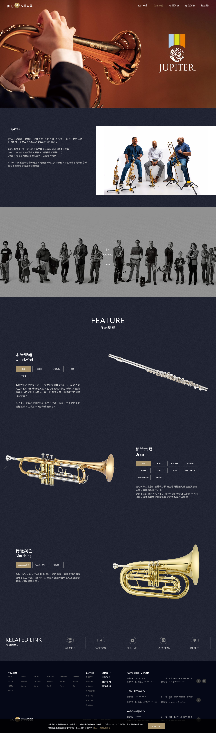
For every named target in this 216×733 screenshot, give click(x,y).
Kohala (24, 681)
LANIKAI (38, 681)
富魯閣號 (174, 463)
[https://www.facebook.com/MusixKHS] (198, 681)
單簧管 (39, 369)
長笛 (24, 369)
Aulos (23, 677)
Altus (10, 677)
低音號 (159, 477)
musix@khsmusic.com (173, 682)
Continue (156, 726)
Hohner (76, 677)
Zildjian (11, 690)
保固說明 (106, 686)
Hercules (63, 677)
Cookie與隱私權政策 (102, 728)
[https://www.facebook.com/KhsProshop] (198, 700)
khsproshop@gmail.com (173, 702)
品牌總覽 (158, 5)
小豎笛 (23, 376)
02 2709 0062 (136, 697)
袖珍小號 (190, 463)
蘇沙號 (56, 565)
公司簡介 (106, 673)
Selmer (24, 686)
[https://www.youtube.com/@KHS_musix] (204, 681)
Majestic (50, 681)
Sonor (36, 686)
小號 (143, 463)
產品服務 (190, 5)
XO (74, 686)
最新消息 (174, 5)
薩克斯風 (56, 369)
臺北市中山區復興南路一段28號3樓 (177, 697)
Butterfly (50, 677)
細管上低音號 (190, 470)
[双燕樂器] (20, 5)
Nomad (75, 681)
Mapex (62, 681)
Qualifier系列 (40, 565)
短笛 (72, 369)
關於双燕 (143, 5)
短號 (159, 463)
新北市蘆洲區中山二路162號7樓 (176, 678)
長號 (159, 470)
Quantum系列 (23, 565)
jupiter (11, 681)
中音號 (174, 470)
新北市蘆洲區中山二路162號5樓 (176, 717)
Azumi (36, 677)
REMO (10, 686)
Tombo (50, 686)
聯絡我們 (206, 5)
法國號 (143, 470)
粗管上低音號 (143, 477)
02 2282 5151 (136, 678)
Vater (62, 686)
